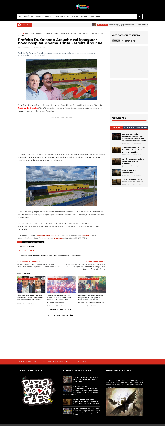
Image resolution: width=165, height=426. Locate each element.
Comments (142, 128)
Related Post (23, 273)
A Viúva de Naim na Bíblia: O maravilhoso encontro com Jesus (86, 379)
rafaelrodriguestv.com (46, 235)
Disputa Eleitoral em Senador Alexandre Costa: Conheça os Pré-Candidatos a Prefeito (30, 297)
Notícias (28, 16)
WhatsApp (58, 238)
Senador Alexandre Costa (34, 33)
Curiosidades (62, 16)
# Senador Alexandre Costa (33, 242)
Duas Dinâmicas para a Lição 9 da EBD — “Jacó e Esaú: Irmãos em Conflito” (133, 150)
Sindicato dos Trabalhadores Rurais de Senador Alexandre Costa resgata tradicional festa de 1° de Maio (80, 391)
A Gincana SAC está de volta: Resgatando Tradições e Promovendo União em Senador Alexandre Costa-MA (91, 298)
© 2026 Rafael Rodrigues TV (32, 362)
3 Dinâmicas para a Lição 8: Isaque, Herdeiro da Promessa (133, 161)
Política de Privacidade (59, 362)
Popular (129, 128)
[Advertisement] (61, 134)
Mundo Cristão (44, 16)
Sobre (84, 16)
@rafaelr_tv (86, 235)
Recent (116, 128)
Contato (95, 16)
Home (20, 33)
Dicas (75, 16)
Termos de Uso (82, 362)
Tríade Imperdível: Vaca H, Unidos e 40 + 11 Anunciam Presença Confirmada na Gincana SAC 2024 (59, 298)
